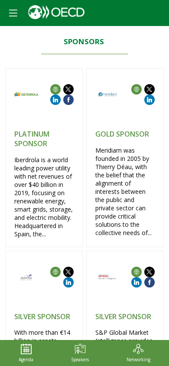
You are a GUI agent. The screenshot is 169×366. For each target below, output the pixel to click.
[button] (13, 13)
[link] (26, 353)
